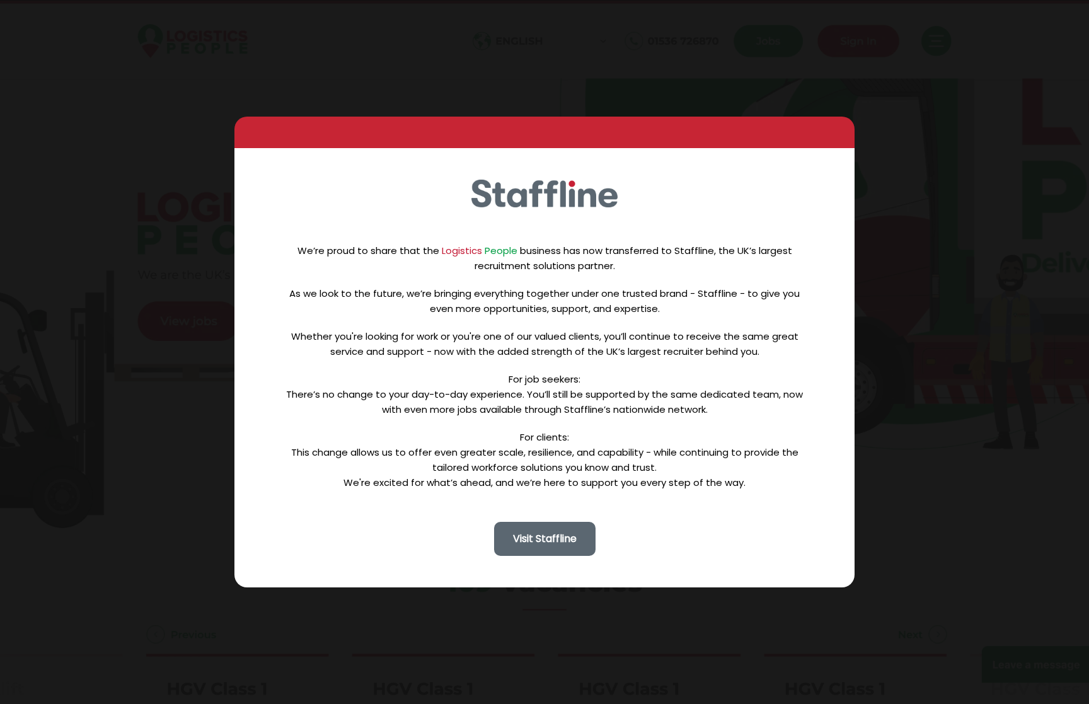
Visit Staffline (545, 538)
